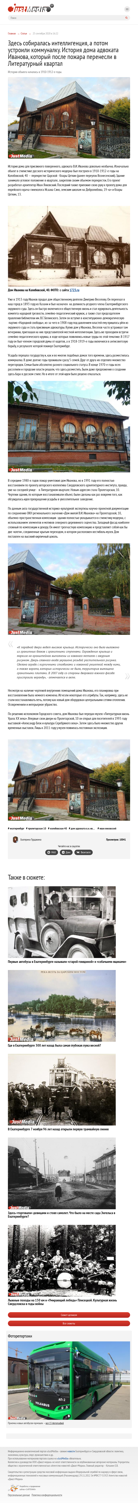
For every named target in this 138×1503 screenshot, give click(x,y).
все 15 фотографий (55, 1423)
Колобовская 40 (58, 828)
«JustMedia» (63, 1458)
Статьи (24, 33)
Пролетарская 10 (37, 828)
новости (71, 1451)
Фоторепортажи (20, 1336)
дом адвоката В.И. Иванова (83, 828)
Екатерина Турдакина (30, 839)
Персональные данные (19, 1495)
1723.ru (74, 290)
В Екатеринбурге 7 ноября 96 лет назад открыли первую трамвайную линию (58, 1129)
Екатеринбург (17, 828)
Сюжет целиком (69, 1315)
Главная (12, 33)
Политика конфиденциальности (47, 1495)
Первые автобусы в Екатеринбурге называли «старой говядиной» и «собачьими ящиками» (67, 961)
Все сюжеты (69, 1323)
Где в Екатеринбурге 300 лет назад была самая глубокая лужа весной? (54, 1045)
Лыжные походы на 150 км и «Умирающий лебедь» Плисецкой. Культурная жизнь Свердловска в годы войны (62, 1302)
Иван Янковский (108, 828)
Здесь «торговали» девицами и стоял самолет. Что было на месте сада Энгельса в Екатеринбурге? (61, 1214)
